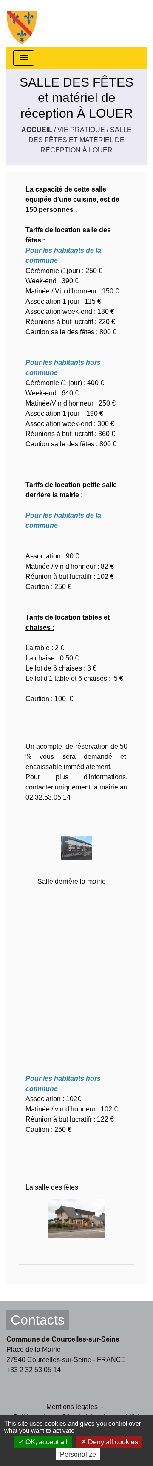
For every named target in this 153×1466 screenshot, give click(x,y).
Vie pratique (81, 129)
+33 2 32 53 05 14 (33, 1369)
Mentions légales (72, 1406)
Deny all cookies (112, 1442)
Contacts (38, 1320)
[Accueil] (22, 23)
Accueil (36, 129)
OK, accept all (46, 1442)
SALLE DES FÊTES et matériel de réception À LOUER (80, 140)
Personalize (78, 1454)
